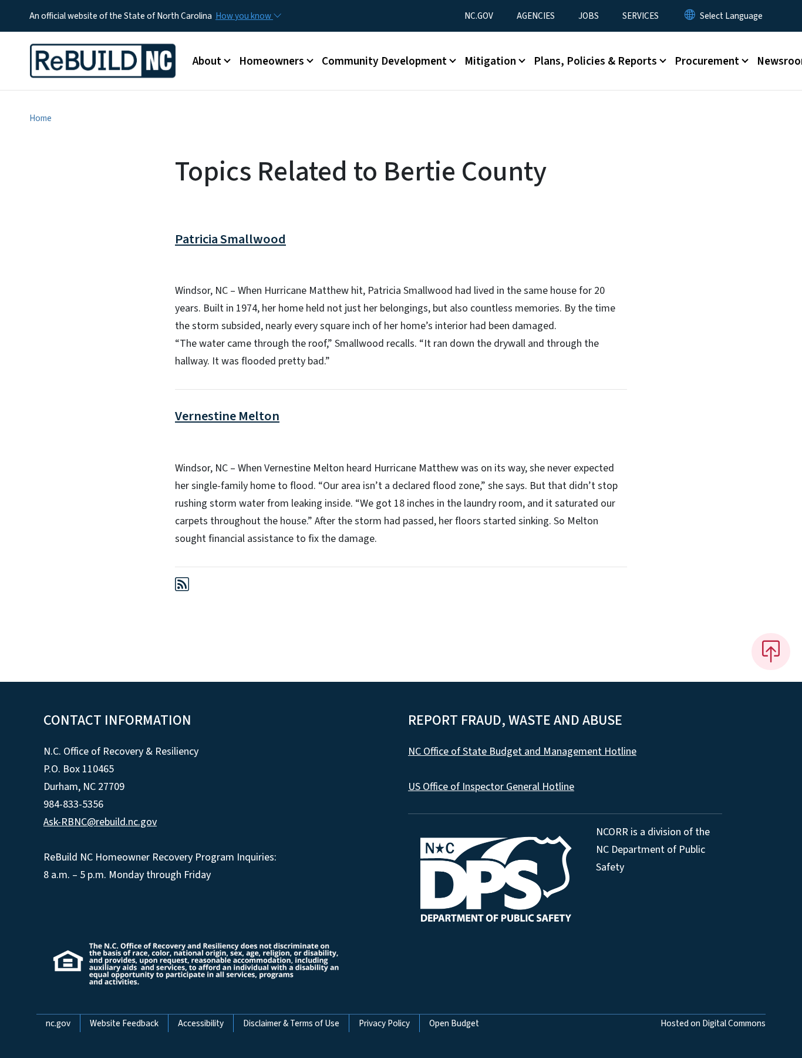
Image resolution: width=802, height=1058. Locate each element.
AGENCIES (536, 15)
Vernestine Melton (227, 416)
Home (40, 118)
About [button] (207, 61)
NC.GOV (478, 15)
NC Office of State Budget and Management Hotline (522, 751)
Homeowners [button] (271, 61)
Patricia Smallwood (230, 239)
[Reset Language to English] (690, 16)
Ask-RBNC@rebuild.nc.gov (100, 822)
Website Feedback (124, 1023)
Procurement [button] (707, 61)
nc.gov (58, 1023)
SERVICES (640, 15)
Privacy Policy (384, 1023)
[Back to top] (771, 651)
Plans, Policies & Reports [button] (595, 61)
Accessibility (201, 1023)
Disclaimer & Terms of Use (291, 1023)
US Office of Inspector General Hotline (491, 786)
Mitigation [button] (490, 61)
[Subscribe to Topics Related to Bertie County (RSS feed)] (182, 586)
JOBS (588, 15)
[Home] (102, 47)
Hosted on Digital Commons (713, 1023)
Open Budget (454, 1023)
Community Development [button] (384, 61)
